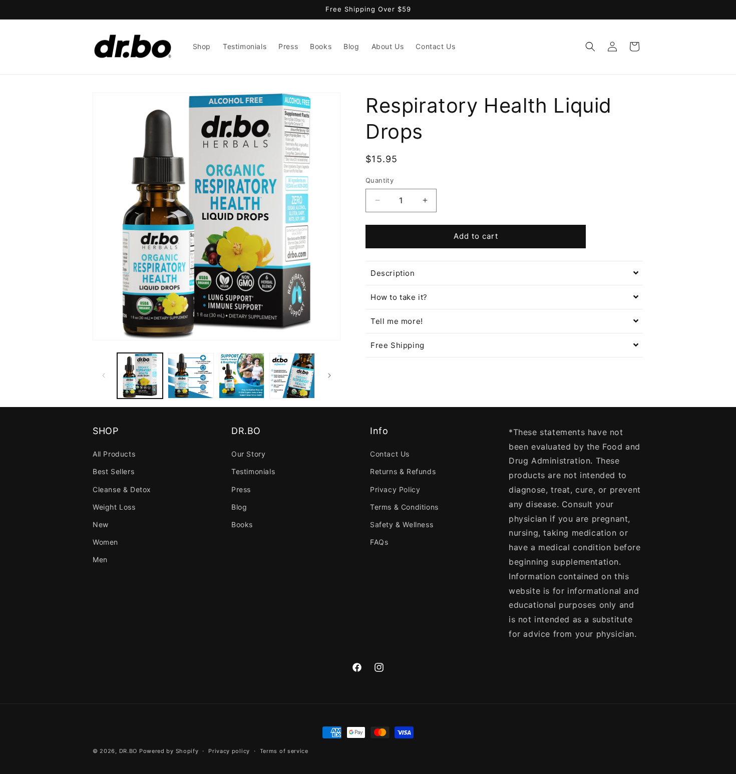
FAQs (379, 542)
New (101, 524)
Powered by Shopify (169, 750)
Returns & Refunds (403, 471)
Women (105, 542)
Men (100, 559)
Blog (239, 507)
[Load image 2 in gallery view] (190, 376)
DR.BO (128, 750)
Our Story (248, 454)
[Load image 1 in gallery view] (140, 376)
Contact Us (390, 454)
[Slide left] (104, 375)
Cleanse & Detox (122, 489)
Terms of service (284, 750)
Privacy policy (229, 750)
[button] (590, 47)
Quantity (379, 180)
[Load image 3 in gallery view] (241, 376)
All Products (114, 454)
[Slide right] (329, 375)
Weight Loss (114, 507)
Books (242, 524)
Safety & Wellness (401, 524)
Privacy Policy (395, 489)
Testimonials (253, 471)
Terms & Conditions (404, 507)
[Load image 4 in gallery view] (292, 376)
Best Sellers (113, 471)
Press (241, 489)
